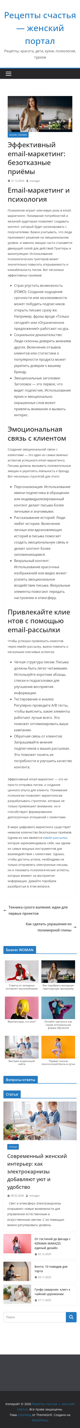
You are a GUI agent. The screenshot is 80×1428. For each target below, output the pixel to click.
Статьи (13, 1146)
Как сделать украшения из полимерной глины (48, 927)
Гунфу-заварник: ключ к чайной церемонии (52, 1291)
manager (34, 181)
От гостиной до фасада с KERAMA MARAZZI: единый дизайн (53, 1243)
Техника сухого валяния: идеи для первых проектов (38, 910)
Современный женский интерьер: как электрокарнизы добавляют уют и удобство (37, 1171)
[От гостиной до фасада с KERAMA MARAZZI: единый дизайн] (17, 1246)
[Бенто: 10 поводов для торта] (17, 1272)
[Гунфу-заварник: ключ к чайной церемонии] (17, 1295)
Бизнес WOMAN (18, 134)
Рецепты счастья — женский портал (40, 28)
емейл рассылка (55, 838)
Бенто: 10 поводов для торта (51, 1268)
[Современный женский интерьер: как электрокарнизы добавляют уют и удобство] (40, 1121)
